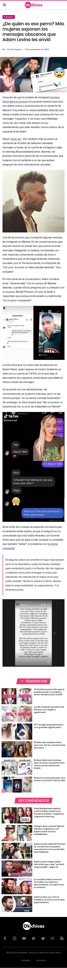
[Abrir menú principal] (4, 5)
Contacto (25, 960)
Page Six (16, 139)
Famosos (8, 17)
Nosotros (41, 960)
